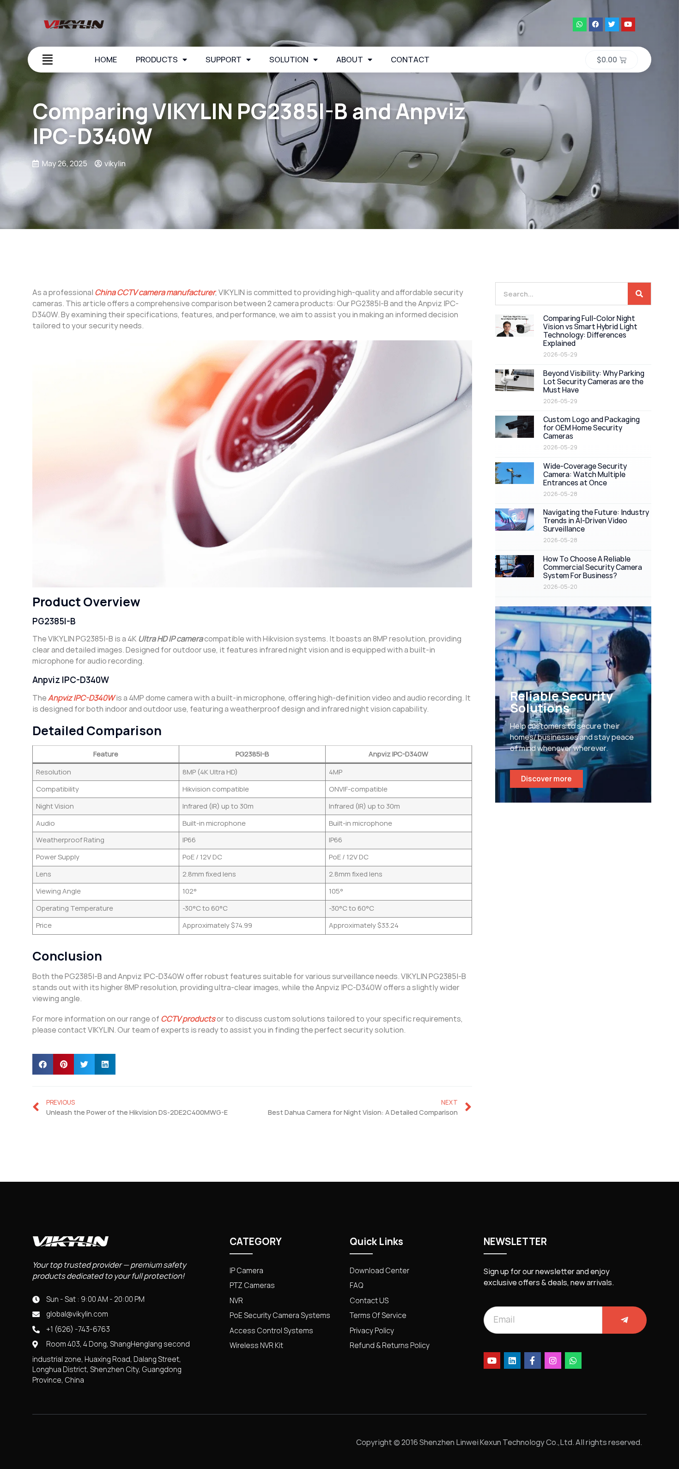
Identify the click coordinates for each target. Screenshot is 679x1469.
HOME (106, 59)
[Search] (639, 294)
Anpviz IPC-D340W (81, 698)
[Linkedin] (512, 1360)
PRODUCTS (157, 59)
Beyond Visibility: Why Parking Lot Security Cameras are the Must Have (593, 382)
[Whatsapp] (580, 24)
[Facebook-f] (532, 1360)
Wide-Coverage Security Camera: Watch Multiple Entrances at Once (585, 474)
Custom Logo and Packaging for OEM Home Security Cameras (591, 428)
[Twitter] (612, 24)
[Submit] (624, 1320)
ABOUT (349, 59)
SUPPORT (224, 59)
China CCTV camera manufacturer (155, 292)
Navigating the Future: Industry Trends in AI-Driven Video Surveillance (596, 521)
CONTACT (410, 59)
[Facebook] (596, 24)
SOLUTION (289, 59)
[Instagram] (553, 1360)
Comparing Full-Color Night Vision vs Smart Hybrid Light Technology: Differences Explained (590, 331)
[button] (42, 1064)
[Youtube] (628, 24)
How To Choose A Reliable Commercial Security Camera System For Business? (592, 567)
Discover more (546, 779)
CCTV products (188, 1019)
